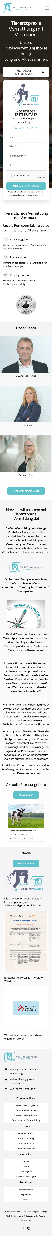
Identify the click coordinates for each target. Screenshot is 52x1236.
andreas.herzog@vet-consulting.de (26, 120)
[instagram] (28, 1228)
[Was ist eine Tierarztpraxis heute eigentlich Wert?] (26, 1008)
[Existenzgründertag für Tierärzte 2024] (26, 941)
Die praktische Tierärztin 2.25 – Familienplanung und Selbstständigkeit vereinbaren (23, 902)
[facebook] (23, 1228)
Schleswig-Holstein (20, 834)
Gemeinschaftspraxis (17, 838)
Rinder (12, 807)
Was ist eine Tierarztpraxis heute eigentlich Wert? (23, 1036)
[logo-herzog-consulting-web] (17, 4)
